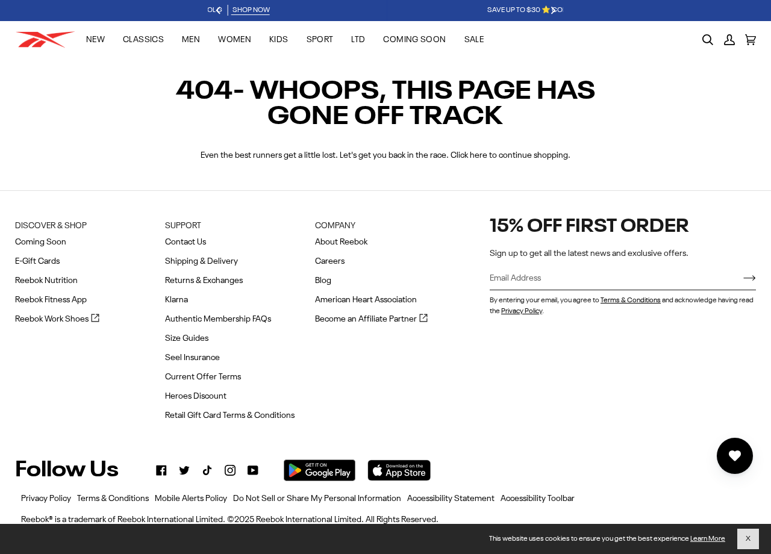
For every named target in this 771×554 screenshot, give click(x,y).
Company (335, 226)
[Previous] (218, 11)
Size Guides (186, 338)
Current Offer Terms (203, 377)
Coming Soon (40, 242)
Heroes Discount (195, 396)
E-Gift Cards (37, 261)
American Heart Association (366, 300)
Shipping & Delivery (201, 261)
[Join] (740, 278)
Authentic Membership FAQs (218, 319)
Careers (330, 261)
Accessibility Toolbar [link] (538, 498)
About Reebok (341, 242)
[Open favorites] (735, 456)
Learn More (707, 539)
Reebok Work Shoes (57, 320)
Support (183, 226)
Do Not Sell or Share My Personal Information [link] (317, 498)
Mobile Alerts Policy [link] (191, 498)
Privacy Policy (521, 311)
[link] (161, 470)
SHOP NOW (485, 10)
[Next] (552, 11)
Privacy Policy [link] (46, 498)
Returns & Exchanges (204, 280)
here (478, 155)
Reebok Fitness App (51, 300)
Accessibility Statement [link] (451, 498)
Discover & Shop (51, 226)
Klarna (176, 300)
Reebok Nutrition (46, 280)
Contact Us (185, 242)
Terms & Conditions (631, 300)
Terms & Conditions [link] (113, 498)
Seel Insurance (192, 357)
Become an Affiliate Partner (371, 320)
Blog (323, 280)
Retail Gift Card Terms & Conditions (230, 415)
